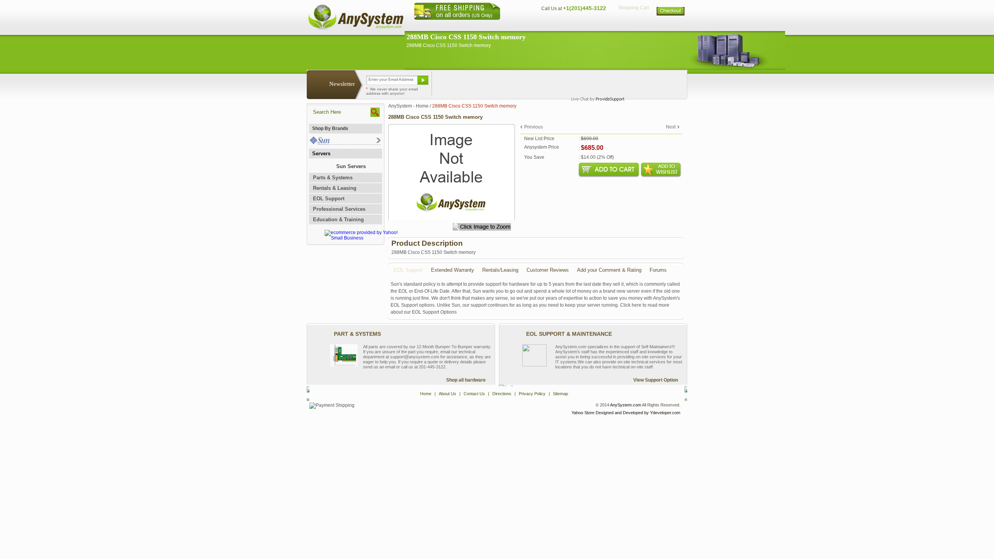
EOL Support (328, 198)
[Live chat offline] (594, 83)
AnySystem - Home (408, 106)
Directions (591, 25)
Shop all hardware (466, 380)
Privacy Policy (633, 25)
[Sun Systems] (345, 143)
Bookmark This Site (543, 83)
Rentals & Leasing (334, 188)
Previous (533, 127)
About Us (518, 25)
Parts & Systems (333, 178)
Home (487, 25)
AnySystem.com (625, 405)
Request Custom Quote (649, 83)
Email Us (450, 83)
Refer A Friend (492, 83)
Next (671, 127)
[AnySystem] (356, 28)
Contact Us (554, 25)
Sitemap (671, 25)
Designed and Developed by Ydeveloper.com (638, 412)
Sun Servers (351, 166)
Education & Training (338, 219)
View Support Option (655, 380)
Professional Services (339, 209)
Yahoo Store (583, 412)
